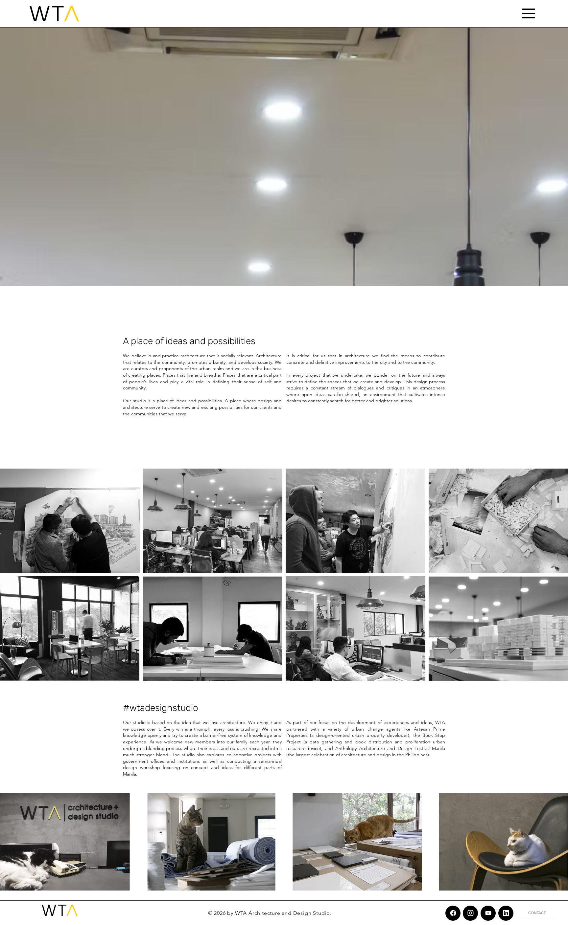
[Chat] (453, 913)
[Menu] (528, 13)
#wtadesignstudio (160, 707)
